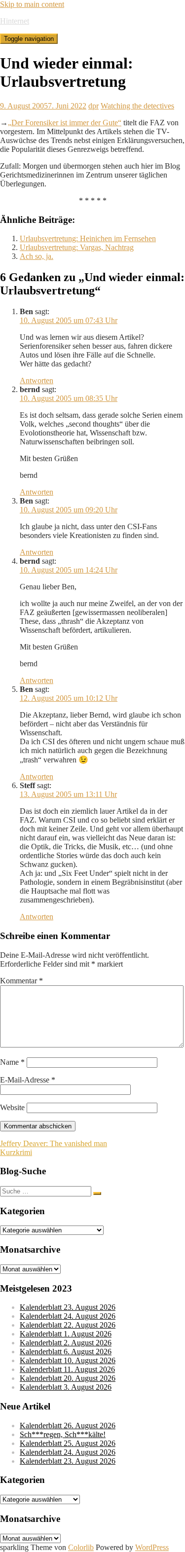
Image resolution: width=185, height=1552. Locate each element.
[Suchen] (97, 1193)
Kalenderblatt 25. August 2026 (67, 1443)
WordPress (152, 1547)
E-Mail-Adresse (27, 1080)
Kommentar (21, 980)
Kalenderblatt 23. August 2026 (67, 1307)
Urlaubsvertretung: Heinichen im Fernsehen (88, 238)
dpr (93, 106)
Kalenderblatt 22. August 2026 (67, 1325)
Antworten (36, 380)
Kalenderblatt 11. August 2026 (67, 1369)
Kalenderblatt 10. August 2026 (67, 1360)
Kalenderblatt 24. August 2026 (67, 1316)
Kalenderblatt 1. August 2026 (65, 1334)
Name (12, 1062)
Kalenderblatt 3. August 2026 (65, 1387)
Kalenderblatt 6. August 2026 (65, 1351)
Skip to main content (32, 4)
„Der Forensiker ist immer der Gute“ (64, 122)
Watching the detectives (137, 106)
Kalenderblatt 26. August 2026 (67, 1425)
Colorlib (81, 1547)
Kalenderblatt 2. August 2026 (65, 1342)
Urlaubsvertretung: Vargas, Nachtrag (77, 247)
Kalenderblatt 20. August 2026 (67, 1378)
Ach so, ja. (36, 256)
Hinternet (14, 21)
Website (12, 1107)
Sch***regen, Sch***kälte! (63, 1434)
